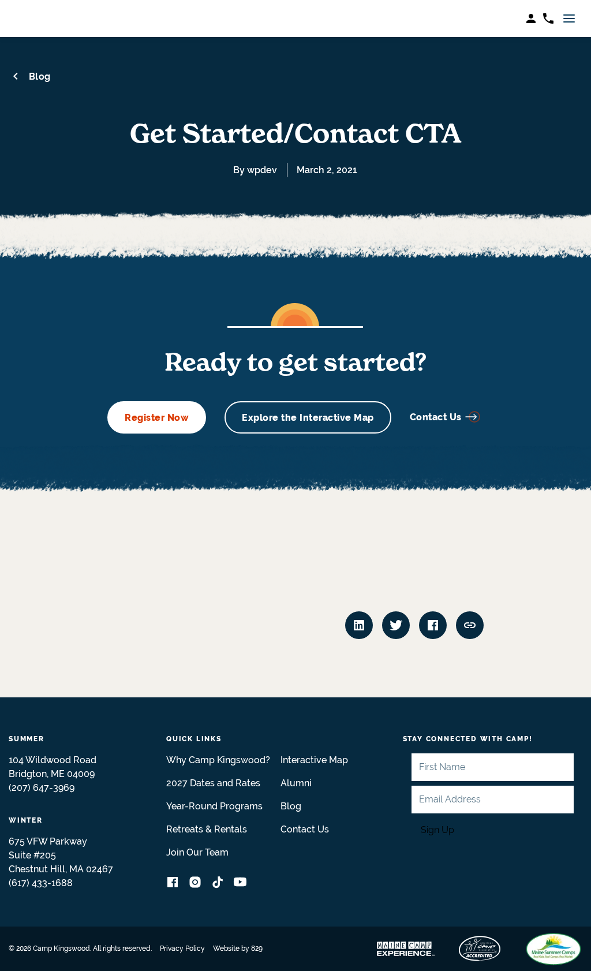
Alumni (296, 783)
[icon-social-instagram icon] (195, 884)
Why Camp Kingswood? (218, 760)
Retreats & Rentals (206, 829)
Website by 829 (238, 948)
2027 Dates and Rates (213, 783)
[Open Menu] (569, 18)
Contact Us (436, 417)
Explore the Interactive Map (308, 417)
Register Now (157, 417)
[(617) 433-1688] (548, 18)
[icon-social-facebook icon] (173, 884)
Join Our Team (197, 852)
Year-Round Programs (214, 806)
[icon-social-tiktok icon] (218, 884)
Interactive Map (314, 760)
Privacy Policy (182, 948)
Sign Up (437, 829)
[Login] (531, 18)
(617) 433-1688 (41, 882)
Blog (40, 76)
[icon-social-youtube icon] (240, 884)
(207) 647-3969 (41, 787)
